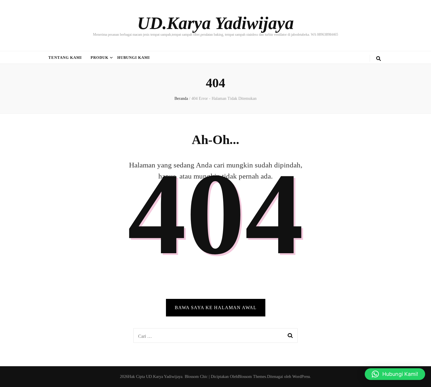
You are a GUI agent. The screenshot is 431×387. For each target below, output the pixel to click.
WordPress (301, 376)
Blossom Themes (252, 376)
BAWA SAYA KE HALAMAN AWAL (216, 307)
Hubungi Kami (133, 57)
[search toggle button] (378, 58)
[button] (395, 374)
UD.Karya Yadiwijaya (215, 23)
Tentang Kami (65, 57)
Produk (99, 57)
